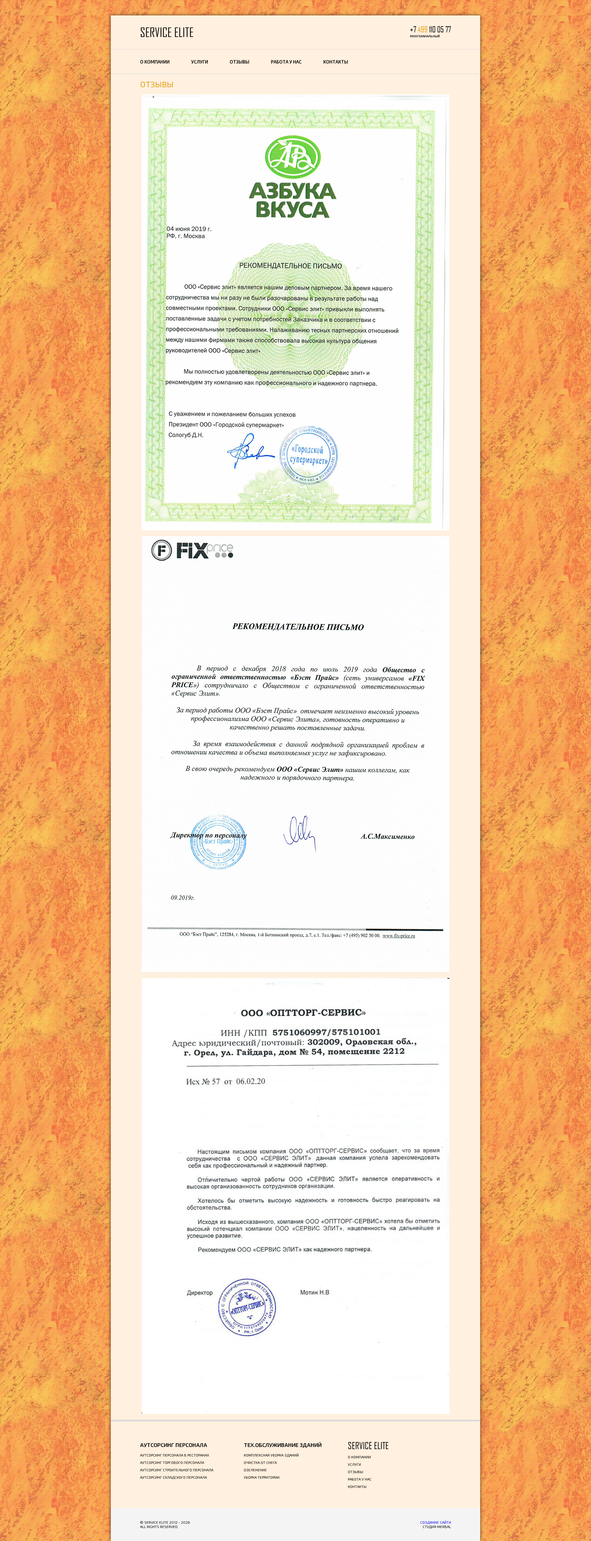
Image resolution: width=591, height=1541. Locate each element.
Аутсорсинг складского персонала (173, 1477)
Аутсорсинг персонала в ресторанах (174, 1455)
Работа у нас (286, 61)
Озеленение (255, 1470)
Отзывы (239, 61)
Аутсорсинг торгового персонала (172, 1462)
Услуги (199, 61)
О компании (155, 61)
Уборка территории (261, 1477)
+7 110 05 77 (430, 29)
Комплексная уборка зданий (271, 1455)
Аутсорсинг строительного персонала (176, 1470)
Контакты (335, 61)
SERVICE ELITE (167, 32)
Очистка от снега (260, 1462)
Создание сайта (435, 1522)
